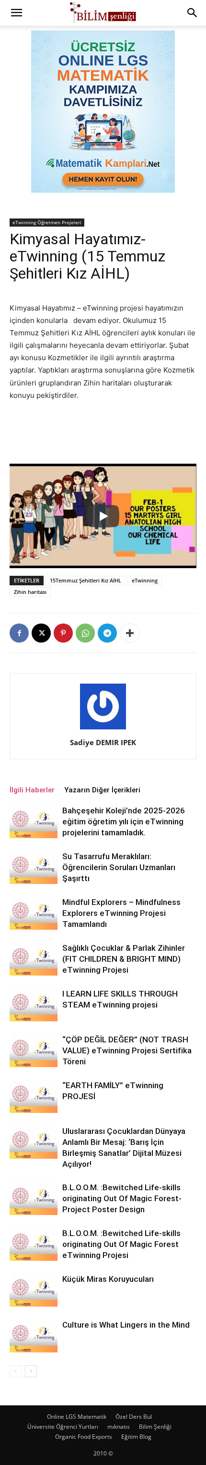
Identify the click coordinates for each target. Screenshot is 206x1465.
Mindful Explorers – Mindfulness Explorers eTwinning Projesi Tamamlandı (121, 913)
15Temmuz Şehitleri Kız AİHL (85, 580)
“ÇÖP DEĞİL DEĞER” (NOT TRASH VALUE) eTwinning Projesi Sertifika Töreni (127, 1050)
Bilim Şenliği (155, 1427)
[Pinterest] (63, 633)
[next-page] (31, 1371)
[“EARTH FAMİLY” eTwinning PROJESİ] (33, 1096)
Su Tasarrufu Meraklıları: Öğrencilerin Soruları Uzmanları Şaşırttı (118, 867)
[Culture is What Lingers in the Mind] (33, 1336)
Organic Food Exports (83, 1437)
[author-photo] (103, 729)
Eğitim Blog (136, 1437)
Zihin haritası (30, 591)
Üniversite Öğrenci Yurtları (62, 1427)
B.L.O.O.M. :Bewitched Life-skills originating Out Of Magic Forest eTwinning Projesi (121, 1244)
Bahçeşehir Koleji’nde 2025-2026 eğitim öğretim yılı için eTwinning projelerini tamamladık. (123, 821)
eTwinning (145, 580)
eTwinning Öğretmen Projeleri (46, 222)
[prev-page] (16, 1371)
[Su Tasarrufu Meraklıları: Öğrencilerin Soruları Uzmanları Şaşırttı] (33, 867)
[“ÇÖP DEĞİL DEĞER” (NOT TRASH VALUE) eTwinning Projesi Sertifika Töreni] (33, 1050)
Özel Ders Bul (133, 1417)
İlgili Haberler (32, 790)
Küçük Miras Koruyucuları (108, 1279)
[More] (130, 633)
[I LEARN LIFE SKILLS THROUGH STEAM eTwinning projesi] (33, 1004)
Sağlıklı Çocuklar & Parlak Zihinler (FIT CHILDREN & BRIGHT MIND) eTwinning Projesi (123, 959)
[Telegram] (107, 633)
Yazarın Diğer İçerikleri (102, 790)
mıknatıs (118, 1427)
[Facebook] (19, 633)
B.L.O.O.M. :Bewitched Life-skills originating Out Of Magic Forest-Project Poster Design (122, 1198)
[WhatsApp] (85, 633)
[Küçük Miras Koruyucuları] (33, 1290)
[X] (41, 633)
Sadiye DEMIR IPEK (103, 742)
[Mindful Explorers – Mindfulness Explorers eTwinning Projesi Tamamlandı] (33, 913)
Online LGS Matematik (76, 1417)
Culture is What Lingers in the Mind (126, 1325)
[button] (16, 13)
